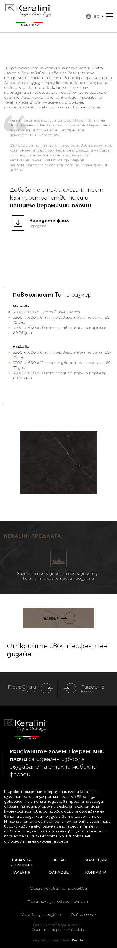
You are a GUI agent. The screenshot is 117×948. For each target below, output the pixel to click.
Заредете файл (49, 220)
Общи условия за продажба (58, 888)
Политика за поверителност (58, 901)
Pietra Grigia (22, 687)
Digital (74, 940)
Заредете (38, 226)
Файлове (58, 872)
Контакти (95, 872)
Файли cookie (83, 914)
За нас (58, 860)
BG (97, 16)
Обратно (29, 691)
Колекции (95, 860)
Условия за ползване (41, 914)
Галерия (50, 618)
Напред (86, 691)
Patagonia (92, 687)
